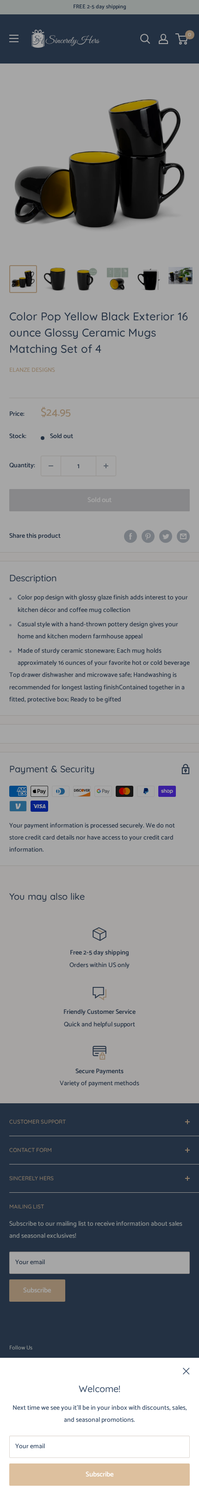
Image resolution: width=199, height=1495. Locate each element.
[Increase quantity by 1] (106, 466)
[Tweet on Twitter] (165, 536)
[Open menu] (14, 38)
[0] (182, 39)
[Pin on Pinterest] (148, 536)
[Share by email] (183, 536)
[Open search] (145, 39)
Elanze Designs (32, 370)
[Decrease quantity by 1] (51, 466)
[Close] (186, 1371)
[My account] (163, 39)
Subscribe (100, 1474)
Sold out (99, 500)
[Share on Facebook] (130, 536)
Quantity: (22, 465)
